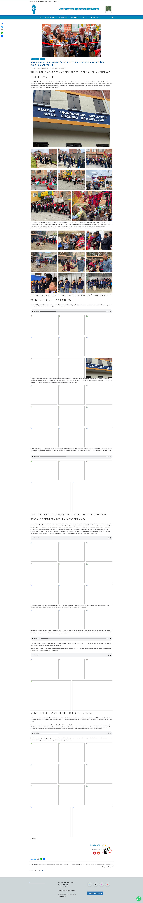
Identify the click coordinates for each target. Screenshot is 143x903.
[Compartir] (1, 36)
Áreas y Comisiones (50, 17)
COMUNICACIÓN (95, 17)
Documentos (84, 17)
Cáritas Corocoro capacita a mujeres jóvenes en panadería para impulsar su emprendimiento (46, 1)
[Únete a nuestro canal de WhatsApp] (138, 898)
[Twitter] (1, 27)
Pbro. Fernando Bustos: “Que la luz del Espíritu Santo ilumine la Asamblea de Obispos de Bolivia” (92, 866)
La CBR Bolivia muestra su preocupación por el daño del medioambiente (49, 864)
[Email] (1, 30)
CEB (40, 17)
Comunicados (74, 17)
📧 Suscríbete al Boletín (95, 893)
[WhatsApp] (1, 33)
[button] (41, 18)
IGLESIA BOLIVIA (63, 17)
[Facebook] (1, 24)
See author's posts (95, 849)
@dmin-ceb (45, 68)
